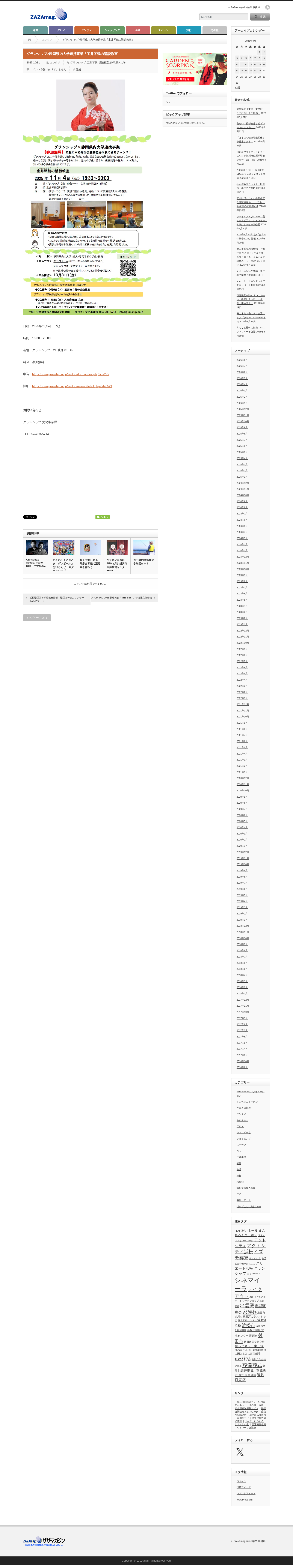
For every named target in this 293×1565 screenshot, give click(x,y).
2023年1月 (242, 624)
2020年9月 (242, 796)
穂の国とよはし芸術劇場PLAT (250, 1355)
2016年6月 (242, 1067)
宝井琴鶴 (92, 62)
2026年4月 (242, 384)
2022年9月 (242, 649)
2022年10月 (243, 643)
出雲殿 (247, 1305)
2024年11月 (243, 489)
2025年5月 (242, 452)
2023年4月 (242, 606)
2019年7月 (242, 882)
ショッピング (112, 30)
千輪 (78, 69)
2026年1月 (242, 403)
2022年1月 (242, 698)
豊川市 (255, 1370)
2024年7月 (242, 513)
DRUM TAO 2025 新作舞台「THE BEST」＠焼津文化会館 (121, 597)
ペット (240, 1151)
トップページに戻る (37, 617)
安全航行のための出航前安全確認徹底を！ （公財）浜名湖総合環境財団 (251, 202)
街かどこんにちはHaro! (249, 1206)
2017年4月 (242, 1049)
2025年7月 (242, 440)
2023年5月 (242, 599)
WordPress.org (244, 1499)
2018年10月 (243, 938)
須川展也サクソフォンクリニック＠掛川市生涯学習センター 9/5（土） (251, 155)
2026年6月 (242, 372)
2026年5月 (242, 378)
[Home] (29, 39)
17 (237, 70)
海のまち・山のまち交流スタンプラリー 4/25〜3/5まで (251, 317)
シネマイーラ (244, 1132)
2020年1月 (242, 846)
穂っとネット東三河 (249, 1346)
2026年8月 (242, 360)
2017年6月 (242, 1036)
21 (255, 70)
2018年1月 (242, 993)
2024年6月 (242, 520)
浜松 (238, 1325)
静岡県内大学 (118, 62)
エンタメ (87, 30)
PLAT (237, 1231)
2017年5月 (242, 1043)
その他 (215, 30)
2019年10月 (243, 864)
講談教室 (104, 62)
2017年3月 (242, 1055)
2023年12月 (243, 556)
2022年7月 (242, 661)
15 (259, 64)
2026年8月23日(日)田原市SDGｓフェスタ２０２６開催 (251, 174)
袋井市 (245, 1370)
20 (250, 70)
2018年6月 (242, 963)
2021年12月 (243, 704)
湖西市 (253, 1335)
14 (255, 64)
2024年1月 (242, 550)
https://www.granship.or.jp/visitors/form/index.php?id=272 (70, 374)
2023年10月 (243, 569)
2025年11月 (243, 415)
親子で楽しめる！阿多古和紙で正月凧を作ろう (90, 563)
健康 (239, 1163)
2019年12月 (243, 852)
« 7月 (237, 87)
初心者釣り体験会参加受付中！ (143, 561)
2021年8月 (242, 729)
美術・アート (244, 1200)
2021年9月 (242, 723)
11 (241, 64)
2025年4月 (242, 458)
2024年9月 (242, 501)
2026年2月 (242, 396)
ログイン (241, 1481)
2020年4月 (242, 827)
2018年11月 (243, 932)
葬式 (257, 1365)
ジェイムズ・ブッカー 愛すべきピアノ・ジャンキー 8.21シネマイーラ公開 (252, 220)
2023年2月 (242, 618)
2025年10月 (243, 421)
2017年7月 (242, 1030)
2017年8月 (242, 1024)
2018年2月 (242, 987)
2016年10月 (243, 1061)
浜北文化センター (247, 1320)
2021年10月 (243, 716)
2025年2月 (242, 470)
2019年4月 (242, 901)
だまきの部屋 (244, 1107)
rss (267, 7)
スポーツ (163, 30)
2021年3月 (242, 759)
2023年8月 (242, 581)
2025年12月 (243, 409)
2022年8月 (242, 655)
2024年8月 (242, 507)
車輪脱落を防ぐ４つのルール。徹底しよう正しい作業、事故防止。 (251, 299)
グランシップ (78, 62)
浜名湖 (261, 1320)
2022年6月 (242, 667)
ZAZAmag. (143, 1560)
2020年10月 (243, 790)
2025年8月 (242, 433)
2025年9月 (242, 427)
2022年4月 (242, 679)
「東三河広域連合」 (245, 1402)
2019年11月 (243, 858)
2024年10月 (243, 495)
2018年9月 (242, 944)
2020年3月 (242, 833)
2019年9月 (242, 870)
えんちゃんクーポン (247, 1101)
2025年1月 (242, 476)
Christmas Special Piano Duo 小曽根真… (36, 562)
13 (250, 64)
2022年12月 (243, 630)
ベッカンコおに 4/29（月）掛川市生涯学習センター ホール (117, 565)
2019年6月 (242, 889)
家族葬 (250, 1312)
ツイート (170, 102)
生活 (137, 30)
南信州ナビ (243, 1418)
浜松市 (248, 1325)
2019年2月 (242, 913)
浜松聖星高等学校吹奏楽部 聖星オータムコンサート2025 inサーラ (58, 599)
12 (246, 64)
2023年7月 (242, 587)
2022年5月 (242, 673)
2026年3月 (242, 390)
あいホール (249, 1230)
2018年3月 (242, 981)
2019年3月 (242, 907)
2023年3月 (242, 612)
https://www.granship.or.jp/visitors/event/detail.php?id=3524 (72, 386)
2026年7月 (242, 366)
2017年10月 (243, 1012)
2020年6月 (242, 815)
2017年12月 (243, 999)
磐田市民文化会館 (254, 1341)
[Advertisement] (142, 14)
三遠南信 (241, 1157)
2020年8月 (242, 802)
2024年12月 (243, 483)
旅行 (189, 30)
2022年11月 (243, 636)
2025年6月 (242, 446)
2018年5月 (242, 969)
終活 (246, 1358)
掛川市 (238, 1316)
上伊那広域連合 (257, 1414)
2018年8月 (242, 950)
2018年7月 (242, 956)
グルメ (61, 30)
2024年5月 (242, 526)
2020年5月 (242, 821)
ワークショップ (250, 1300)
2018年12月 (243, 926)
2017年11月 (243, 1005)
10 (237, 64)
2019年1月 (242, 920)
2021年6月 (242, 741)
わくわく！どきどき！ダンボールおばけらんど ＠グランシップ (63, 565)
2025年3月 (242, 464)
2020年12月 (243, 778)
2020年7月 (242, 809)
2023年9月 (242, 575)
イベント (255, 1258)
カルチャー (242, 1120)
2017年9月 (242, 1018)
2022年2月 (242, 692)
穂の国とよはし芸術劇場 (249, 1350)
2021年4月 (242, 753)
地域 (35, 30)
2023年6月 (242, 593)
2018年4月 (242, 975)
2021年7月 (242, 735)
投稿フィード (244, 1487)
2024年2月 (242, 544)
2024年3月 (242, 538)
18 (241, 70)
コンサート (254, 1273)
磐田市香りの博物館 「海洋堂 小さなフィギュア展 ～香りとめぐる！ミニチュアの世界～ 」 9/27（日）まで (251, 257)
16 (264, 64)
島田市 (261, 1312)
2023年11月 (243, 563)
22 (259, 70)
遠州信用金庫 (247, 1375)
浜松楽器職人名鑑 (246, 1187)
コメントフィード (246, 1493)
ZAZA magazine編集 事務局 (245, 7)
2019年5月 (242, 895)
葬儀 (247, 1365)
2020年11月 (243, 784)
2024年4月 (242, 532)
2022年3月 (242, 686)
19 (246, 70)
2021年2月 (242, 766)
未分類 (240, 1181)
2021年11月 (243, 710)
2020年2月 (242, 839)
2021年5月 (242, 747)
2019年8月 (242, 876)
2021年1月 (242, 772)
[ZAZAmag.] (49, 20)
